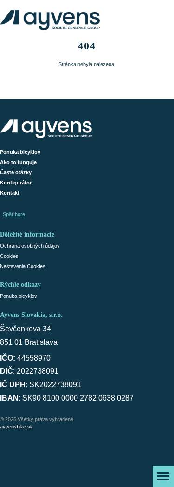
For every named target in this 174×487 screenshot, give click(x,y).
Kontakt (9, 193)
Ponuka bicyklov (20, 152)
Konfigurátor (16, 182)
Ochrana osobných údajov (30, 246)
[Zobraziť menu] (163, 476)
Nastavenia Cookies (22, 266)
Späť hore (14, 214)
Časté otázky (16, 172)
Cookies (9, 256)
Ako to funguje (18, 162)
